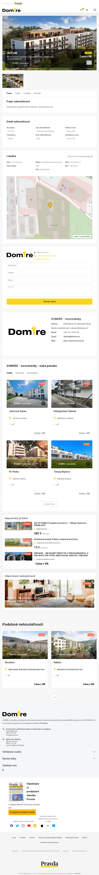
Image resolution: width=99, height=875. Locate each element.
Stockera (10, 662)
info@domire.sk (12, 735)
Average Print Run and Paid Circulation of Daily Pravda (40, 851)
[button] (89, 211)
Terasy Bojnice (62, 471)
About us (15, 851)
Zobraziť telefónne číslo (46, 256)
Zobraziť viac (49, 504)
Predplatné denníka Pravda (22, 812)
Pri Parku (14, 471)
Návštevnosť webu (72, 838)
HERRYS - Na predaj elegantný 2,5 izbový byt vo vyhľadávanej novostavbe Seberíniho (49, 599)
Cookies (66, 851)
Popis (9, 93)
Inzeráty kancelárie (41, 259)
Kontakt (37, 93)
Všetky (9, 373)
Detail (17, 93)
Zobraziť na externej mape (79, 156)
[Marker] (48, 202)
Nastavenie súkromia (79, 851)
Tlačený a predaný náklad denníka (50, 838)
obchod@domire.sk (71, 336)
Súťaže (84, 838)
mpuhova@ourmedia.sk (15, 745)
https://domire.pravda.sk (73, 341)
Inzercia (32, 838)
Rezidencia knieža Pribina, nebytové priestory (56, 539)
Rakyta (57, 662)
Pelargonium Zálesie (65, 411)
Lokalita (27, 93)
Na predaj (19, 373)
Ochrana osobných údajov (49, 842)
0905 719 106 (11, 743)
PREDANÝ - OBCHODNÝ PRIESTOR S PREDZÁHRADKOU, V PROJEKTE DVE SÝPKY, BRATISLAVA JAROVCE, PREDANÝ (61, 554)
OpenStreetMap (85, 236)
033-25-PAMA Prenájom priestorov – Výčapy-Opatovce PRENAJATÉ (60, 524)
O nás (14, 838)
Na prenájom (32, 373)
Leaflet (76, 236)
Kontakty (23, 838)
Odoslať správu (49, 301)
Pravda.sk (44, 723)
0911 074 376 (11, 733)
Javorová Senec (18, 411)
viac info (77, 873)
